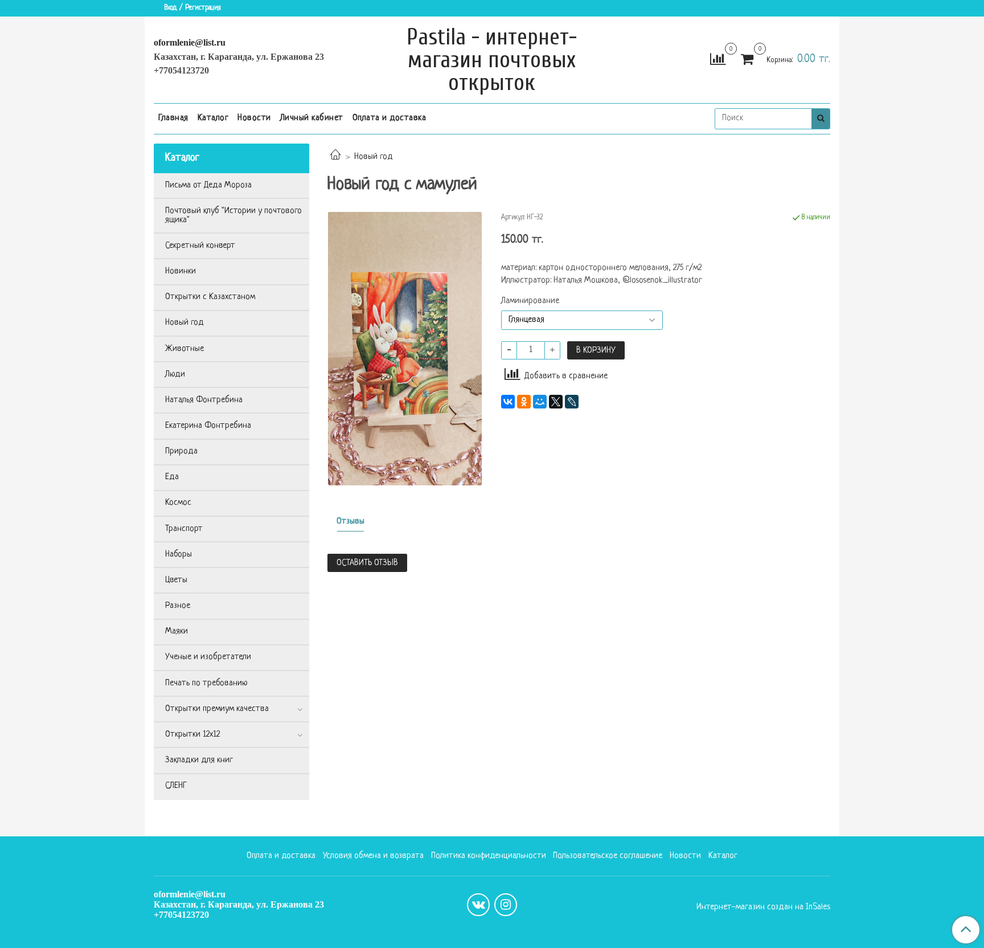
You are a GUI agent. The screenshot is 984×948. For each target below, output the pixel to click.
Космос (178, 503)
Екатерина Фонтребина (208, 426)
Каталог (213, 118)
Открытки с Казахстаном (210, 297)
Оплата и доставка (389, 118)
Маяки (176, 631)
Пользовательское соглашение (607, 856)
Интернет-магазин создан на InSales (763, 907)
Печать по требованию (206, 683)
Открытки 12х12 (192, 734)
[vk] (478, 904)
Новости (254, 118)
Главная (173, 118)
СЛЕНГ (176, 786)
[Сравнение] (718, 60)
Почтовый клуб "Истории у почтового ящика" (233, 215)
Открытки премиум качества (217, 709)
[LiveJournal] (572, 401)
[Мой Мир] (540, 401)
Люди (175, 374)
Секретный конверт (200, 246)
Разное (177, 606)
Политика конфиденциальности (488, 856)
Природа (181, 451)
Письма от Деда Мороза (208, 185)
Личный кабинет (311, 118)
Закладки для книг (199, 760)
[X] (556, 401)
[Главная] (335, 157)
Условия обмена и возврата (373, 856)
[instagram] (505, 904)
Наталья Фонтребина (204, 400)
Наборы (178, 554)
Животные (184, 349)
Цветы (176, 580)
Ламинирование (530, 301)
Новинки (180, 271)
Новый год (373, 157)
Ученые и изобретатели (208, 657)
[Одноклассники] (524, 401)
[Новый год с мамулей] (405, 349)
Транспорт (184, 529)
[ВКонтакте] (508, 401)
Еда (172, 477)
